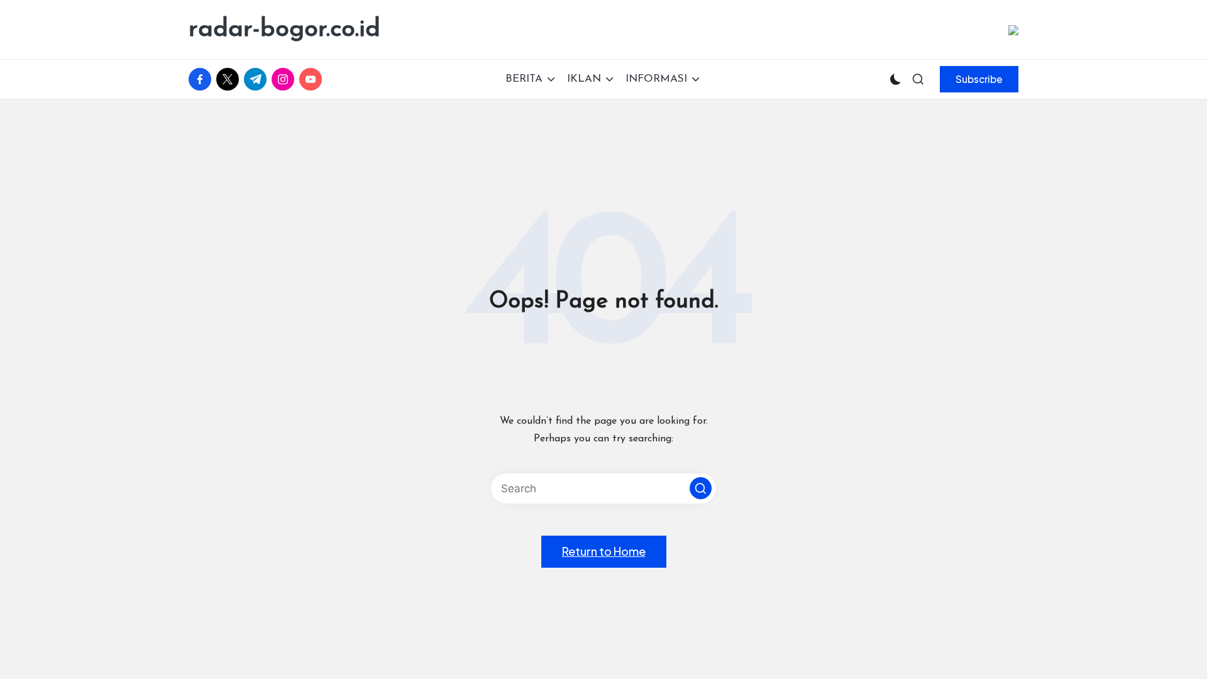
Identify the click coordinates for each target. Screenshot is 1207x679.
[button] (979, 79)
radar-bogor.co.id (284, 29)
